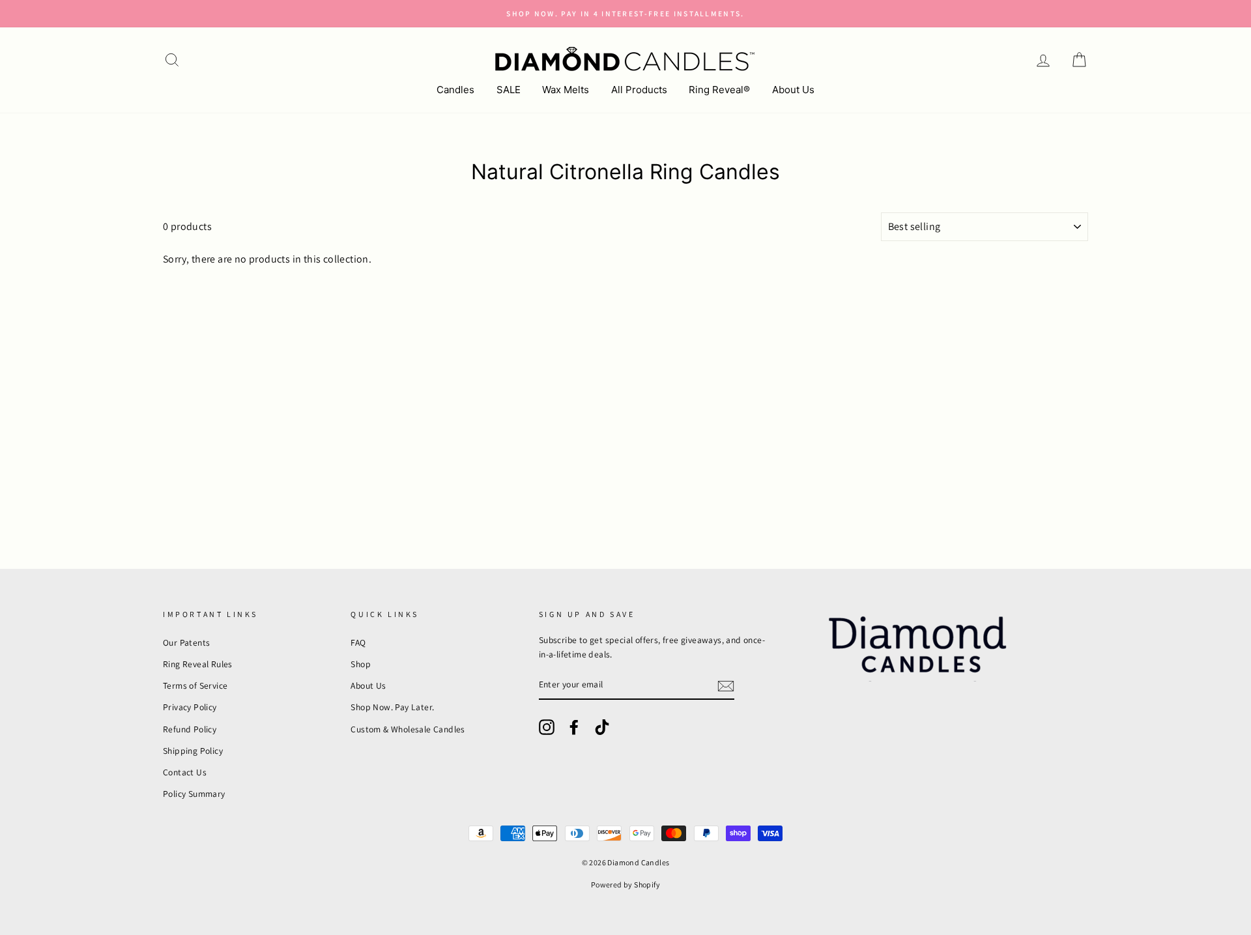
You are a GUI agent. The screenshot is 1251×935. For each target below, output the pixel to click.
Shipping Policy (193, 750)
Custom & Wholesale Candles (408, 729)
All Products (639, 89)
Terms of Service (195, 685)
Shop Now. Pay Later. (392, 707)
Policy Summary (194, 793)
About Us (793, 89)
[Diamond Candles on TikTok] (602, 727)
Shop (361, 664)
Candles (455, 89)
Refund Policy (189, 729)
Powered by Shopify (625, 884)
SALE (508, 89)
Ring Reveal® (719, 89)
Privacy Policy (190, 707)
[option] (625, 14)
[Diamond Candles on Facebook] (574, 727)
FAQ (358, 642)
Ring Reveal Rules (198, 664)
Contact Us (185, 772)
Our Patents (186, 642)
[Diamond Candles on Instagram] (546, 727)
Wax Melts (565, 89)
